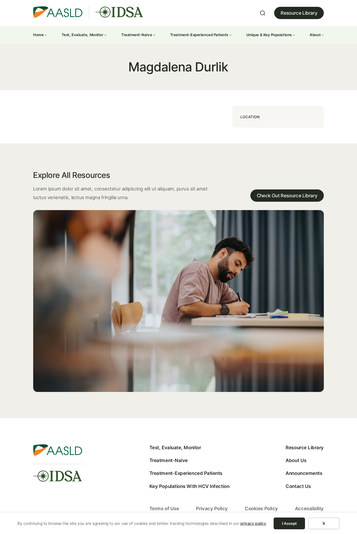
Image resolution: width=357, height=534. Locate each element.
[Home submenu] (46, 35)
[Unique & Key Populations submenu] (294, 35)
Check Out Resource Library (287, 195)
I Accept (289, 523)
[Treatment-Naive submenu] (154, 35)
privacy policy (253, 523)
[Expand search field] (263, 13)
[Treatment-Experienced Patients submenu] (230, 35)
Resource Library (299, 13)
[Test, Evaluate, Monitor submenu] (105, 35)
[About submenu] (323, 35)
